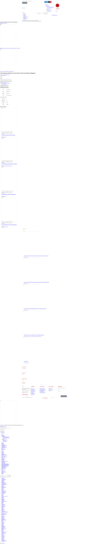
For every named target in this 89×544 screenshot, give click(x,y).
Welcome (3, 472)
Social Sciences (3, 532)
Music (2, 521)
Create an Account (4, 426)
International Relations (4, 514)
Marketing (3, 518)
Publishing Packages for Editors (5, 464)
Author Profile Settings (4, 447)
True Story (3, 539)
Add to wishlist (4, 132)
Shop (2, 469)
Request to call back (5, 440)
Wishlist (2, 473)
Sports (2, 534)
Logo (2, 457)
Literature (6, 82)
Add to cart (3, 133)
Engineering (3, 500)
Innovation (3, 513)
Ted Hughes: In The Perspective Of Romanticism (9, 194)
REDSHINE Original (4, 528)
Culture (2, 495)
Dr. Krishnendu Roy (26, 257)
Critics (24, 21)
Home (22, 21)
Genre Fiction (3, 506)
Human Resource (3, 511)
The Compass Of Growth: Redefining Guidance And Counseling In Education (35, 308)
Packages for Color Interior (5, 461)
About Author (3, 436)
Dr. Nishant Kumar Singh (34, 336)
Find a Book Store (54, 15)
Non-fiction (3, 522)
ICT (2, 512)
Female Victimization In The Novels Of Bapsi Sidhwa (9, 224)
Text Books (3, 537)
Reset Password (3, 468)
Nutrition (3, 523)
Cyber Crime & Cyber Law (5, 496)
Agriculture (3, 480)
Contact (2, 452)
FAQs (3, 438)
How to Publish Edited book (6, 437)
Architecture (3, 482)
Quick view (10, 132)
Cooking (3, 493)
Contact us (3, 439)
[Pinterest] (50, 2)
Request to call (3, 467)
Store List (3, 471)
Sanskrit (2, 530)
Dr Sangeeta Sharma (4, 196)
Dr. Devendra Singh (26, 336)
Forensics (3, 505)
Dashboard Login (4, 454)
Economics (3, 498)
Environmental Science (4, 501)
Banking (3, 485)
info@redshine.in (25, 394)
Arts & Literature (3, 483)
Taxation (3, 536)
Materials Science (4, 519)
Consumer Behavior (4, 492)
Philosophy (3, 525)
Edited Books (3, 499)
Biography (3, 486)
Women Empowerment (4, 540)
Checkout (3, 451)
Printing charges (3, 462)
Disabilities (3, 497)
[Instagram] (49, 2)
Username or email (2, 427)
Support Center (4, 441)
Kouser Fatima (3, 226)
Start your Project (3, 470)
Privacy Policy (3, 463)
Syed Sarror (6, 226)
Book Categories (3, 435)
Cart (2, 450)
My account (3, 459)
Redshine (27, 397)
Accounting (3, 478)
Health (2, 507)
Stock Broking (3, 535)
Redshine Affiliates (4, 466)
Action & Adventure (4, 479)
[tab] (45, 84)
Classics (2, 489)
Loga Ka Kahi (26, 361)
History (2, 508)
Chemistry (3, 488)
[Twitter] (47, 2)
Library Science (3, 516)
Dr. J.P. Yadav (30, 336)
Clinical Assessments (4, 490)
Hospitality (3, 510)
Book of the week (4, 487)
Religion (3, 529)
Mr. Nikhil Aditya (40, 336)
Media (2, 520)
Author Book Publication (4, 445)
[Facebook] (45, 2)
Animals (3, 481)
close (4, 543)
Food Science (3, 504)
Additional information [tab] (4, 85)
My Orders (3, 460)
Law (2, 515)
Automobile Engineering (4, 484)
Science (2, 531)
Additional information (4, 84)
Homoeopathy (3, 509)
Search (45, 13)
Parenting (3, 524)
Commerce (3, 491)
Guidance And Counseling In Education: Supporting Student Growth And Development (36, 282)
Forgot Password (3, 456)
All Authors (3, 444)
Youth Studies (3, 541)
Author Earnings (3, 446)
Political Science (3, 526)
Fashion (2, 502)
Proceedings (3, 527)
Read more (3, 162)
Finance (2, 503)
